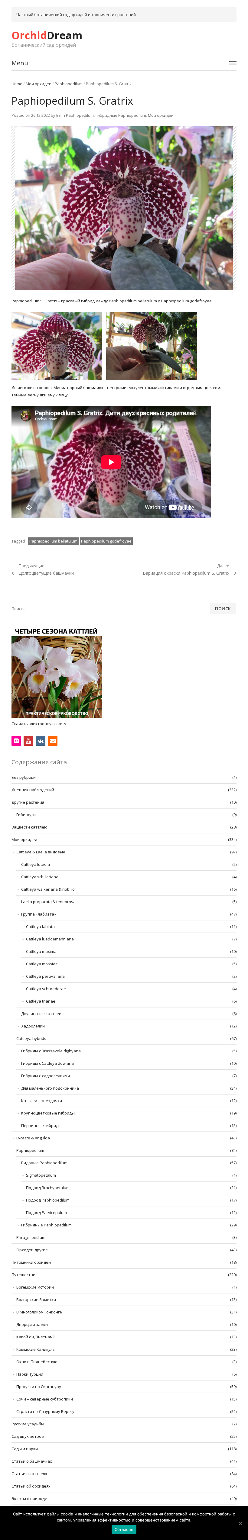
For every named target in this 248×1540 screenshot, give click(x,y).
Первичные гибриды (41, 1125)
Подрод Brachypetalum (48, 1187)
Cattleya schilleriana (39, 876)
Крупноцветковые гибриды (48, 1113)
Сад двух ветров (27, 1436)
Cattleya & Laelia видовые (40, 852)
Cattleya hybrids (31, 1038)
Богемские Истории (35, 1287)
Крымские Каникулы (36, 1349)
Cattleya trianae (40, 1001)
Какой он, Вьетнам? (35, 1337)
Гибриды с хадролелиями (45, 1075)
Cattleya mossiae (42, 964)
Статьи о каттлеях (29, 1473)
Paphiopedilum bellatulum (53, 541)
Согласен (124, 1529)
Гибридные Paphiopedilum (121, 115)
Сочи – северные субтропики (44, 1399)
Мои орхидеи (38, 83)
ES (58, 115)
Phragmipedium (30, 1237)
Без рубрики (23, 777)
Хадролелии (33, 1026)
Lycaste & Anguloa (33, 1138)
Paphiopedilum (69, 83)
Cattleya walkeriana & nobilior (48, 889)
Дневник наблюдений (32, 789)
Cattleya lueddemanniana (50, 939)
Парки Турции (29, 1374)
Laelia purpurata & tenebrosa (48, 901)
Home (16, 83)
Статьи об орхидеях (31, 1486)
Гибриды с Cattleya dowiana (47, 1063)
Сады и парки (24, 1448)
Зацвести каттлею (29, 827)
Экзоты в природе (29, 1498)
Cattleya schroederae (46, 988)
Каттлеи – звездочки (41, 1100)
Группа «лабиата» (38, 914)
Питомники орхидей (31, 1262)
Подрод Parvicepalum (46, 1212)
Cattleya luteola (35, 864)
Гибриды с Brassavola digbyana (51, 1051)
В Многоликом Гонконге (39, 1312)
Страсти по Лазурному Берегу (45, 1411)
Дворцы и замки (32, 1324)
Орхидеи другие (32, 1250)
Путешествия (24, 1274)
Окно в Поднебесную (36, 1361)
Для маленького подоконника (50, 1088)
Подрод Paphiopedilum (48, 1200)
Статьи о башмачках (31, 1461)
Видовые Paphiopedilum (44, 1162)
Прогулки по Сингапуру (38, 1386)
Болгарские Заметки (36, 1299)
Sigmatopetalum (41, 1175)
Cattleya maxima (41, 951)
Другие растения (27, 802)
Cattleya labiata (40, 926)
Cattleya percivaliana (45, 976)
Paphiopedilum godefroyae (106, 541)
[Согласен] (240, 1523)
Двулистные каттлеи (41, 1013)
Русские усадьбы (27, 1424)
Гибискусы (26, 814)
